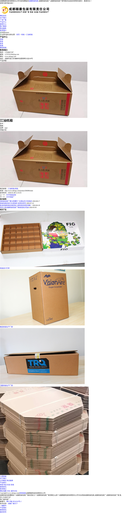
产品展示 (3, 482)
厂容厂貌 (3, 20)
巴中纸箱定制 (11, 195)
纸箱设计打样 (5, 268)
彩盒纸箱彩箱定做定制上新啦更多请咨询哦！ (16, 205)
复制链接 (22, 493)
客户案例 (3, 26)
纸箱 (22, 34)
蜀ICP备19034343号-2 (13, 501)
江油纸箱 (29, 34)
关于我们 (3, 18)
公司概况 (3, 480)
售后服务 (3, 28)
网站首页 (3, 16)
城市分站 (14, 491)
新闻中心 (3, 24)
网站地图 (3, 491)
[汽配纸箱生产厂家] (42, 383)
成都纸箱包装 (33, 1)
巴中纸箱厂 (10, 197)
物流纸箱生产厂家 (6, 327)
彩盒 (1, 43)
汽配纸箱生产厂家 (6, 385)
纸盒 (1, 41)
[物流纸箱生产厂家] (42, 325)
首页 (18, 34)
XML (8, 491)
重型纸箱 (3, 47)
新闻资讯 (3, 487)
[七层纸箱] (44, 474)
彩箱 (1, 45)
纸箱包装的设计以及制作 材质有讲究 (13, 203)
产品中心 (3, 22)
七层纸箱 (3, 476)
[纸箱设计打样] (42, 266)
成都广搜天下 (13, 503)
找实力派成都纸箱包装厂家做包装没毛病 (14, 207)
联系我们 (3, 30)
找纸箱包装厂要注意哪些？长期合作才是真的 (16, 201)
